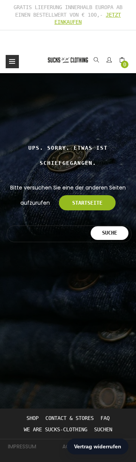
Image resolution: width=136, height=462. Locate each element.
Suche (109, 233)
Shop (32, 418)
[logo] (68, 60)
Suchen (103, 429)
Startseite (87, 203)
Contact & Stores (69, 418)
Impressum (22, 446)
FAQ (105, 418)
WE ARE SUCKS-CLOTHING (55, 429)
